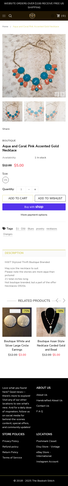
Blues (31, 228)
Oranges (7, 234)
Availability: (9, 157)
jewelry (40, 228)
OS (5, 180)
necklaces (51, 228)
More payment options (34, 215)
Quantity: (8, 189)
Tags (9, 228)
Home (5, 26)
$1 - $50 (20, 228)
